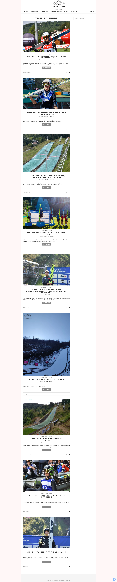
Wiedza (66, 11)
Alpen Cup (43, 54)
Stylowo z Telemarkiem (49, 116)
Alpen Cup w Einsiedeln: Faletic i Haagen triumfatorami (46, 57)
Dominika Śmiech (49, 553)
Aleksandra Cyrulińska (49, 59)
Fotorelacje (74, 11)
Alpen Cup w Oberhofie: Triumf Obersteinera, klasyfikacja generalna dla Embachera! (46, 291)
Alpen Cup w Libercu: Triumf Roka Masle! (46, 552)
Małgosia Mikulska (49, 381)
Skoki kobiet (45, 11)
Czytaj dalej (46, 67)
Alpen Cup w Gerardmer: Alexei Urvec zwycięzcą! (47, 496)
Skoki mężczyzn (35, 11)
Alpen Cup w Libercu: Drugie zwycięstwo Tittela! (46, 233)
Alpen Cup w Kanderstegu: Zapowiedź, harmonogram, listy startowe (46, 177)
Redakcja (26, 11)
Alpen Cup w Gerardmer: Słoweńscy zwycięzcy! (46, 439)
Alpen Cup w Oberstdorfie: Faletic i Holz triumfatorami (46, 114)
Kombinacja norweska (57, 11)
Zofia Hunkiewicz (49, 442)
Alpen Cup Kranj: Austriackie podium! (46, 379)
